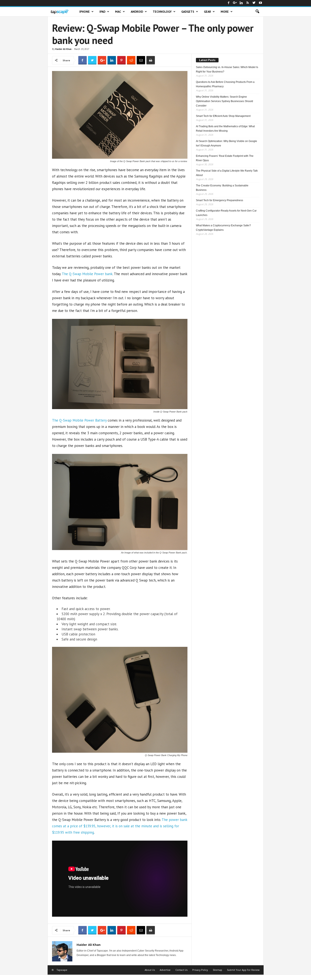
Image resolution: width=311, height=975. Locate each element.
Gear (207, 12)
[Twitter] (254, 3)
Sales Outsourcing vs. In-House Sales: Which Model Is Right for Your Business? (227, 69)
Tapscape (61, 969)
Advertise (165, 969)
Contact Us (181, 969)
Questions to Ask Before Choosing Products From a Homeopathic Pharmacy (225, 84)
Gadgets (187, 12)
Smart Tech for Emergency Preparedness (219, 200)
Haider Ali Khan (63, 49)
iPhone (84, 12)
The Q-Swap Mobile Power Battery (79, 420)
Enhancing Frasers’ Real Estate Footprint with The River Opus (224, 158)
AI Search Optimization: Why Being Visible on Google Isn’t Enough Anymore (226, 143)
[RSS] (247, 3)
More (225, 12)
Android (137, 12)
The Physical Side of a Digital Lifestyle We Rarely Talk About (227, 173)
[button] (257, 11)
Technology (162, 12)
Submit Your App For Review (243, 969)
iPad (102, 12)
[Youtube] (260, 3)
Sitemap (217, 969)
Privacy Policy (200, 969)
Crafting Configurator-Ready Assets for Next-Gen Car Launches (226, 213)
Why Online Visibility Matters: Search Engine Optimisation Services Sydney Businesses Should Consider (224, 101)
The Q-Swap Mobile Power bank (87, 274)
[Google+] (235, 3)
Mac (118, 12)
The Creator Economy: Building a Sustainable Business (222, 187)
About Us (150, 969)
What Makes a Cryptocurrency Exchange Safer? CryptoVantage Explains (223, 227)
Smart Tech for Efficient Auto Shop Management (223, 116)
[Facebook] (228, 3)
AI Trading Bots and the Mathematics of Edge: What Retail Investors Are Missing (225, 128)
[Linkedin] (241, 3)
